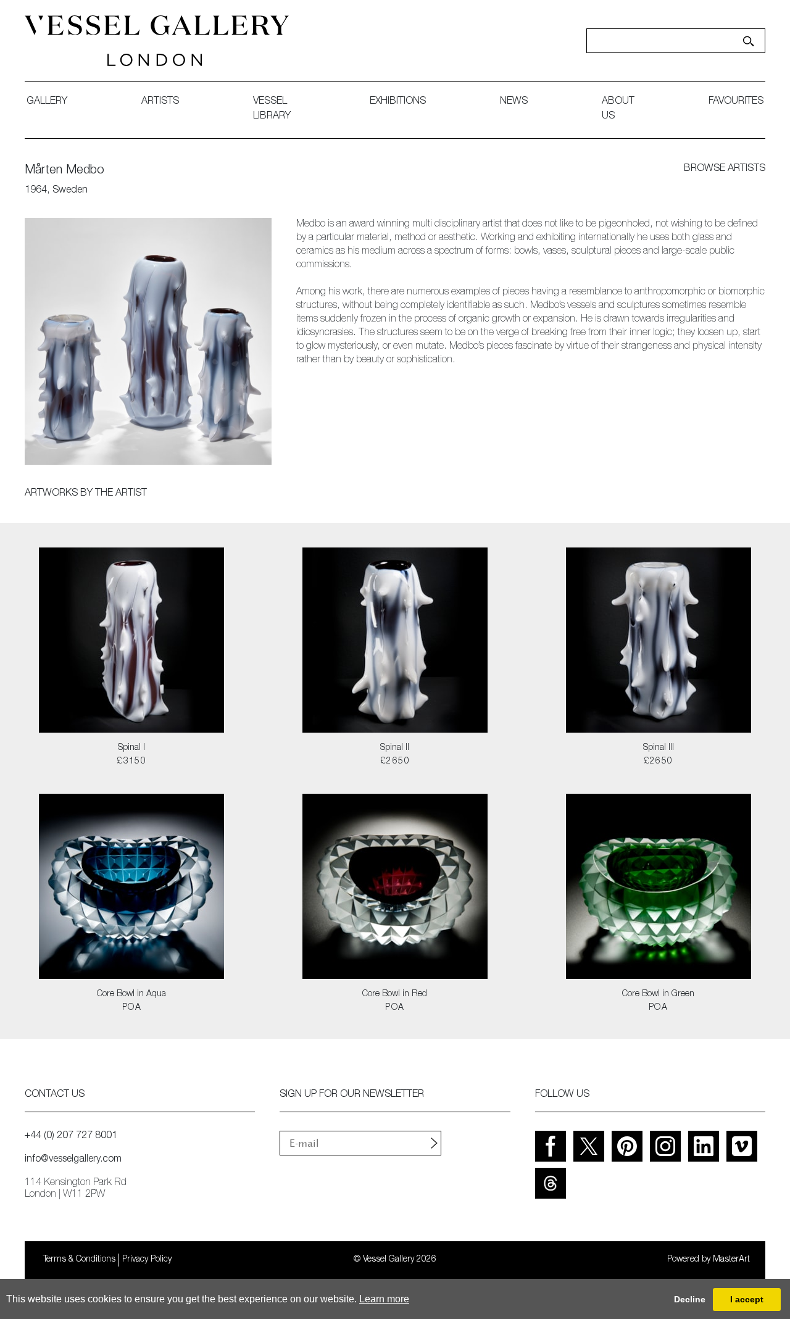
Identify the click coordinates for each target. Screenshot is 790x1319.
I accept (746, 1299)
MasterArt (731, 1259)
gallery (47, 102)
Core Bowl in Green (658, 994)
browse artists (724, 169)
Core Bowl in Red (394, 994)
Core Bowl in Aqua (131, 994)
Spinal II (394, 748)
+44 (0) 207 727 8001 (71, 1136)
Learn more (384, 1299)
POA (131, 1008)
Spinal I (131, 748)
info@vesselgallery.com (73, 1160)
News (514, 102)
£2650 (395, 761)
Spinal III (658, 748)
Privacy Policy (147, 1259)
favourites (736, 102)
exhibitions (398, 102)
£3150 (131, 761)
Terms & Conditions (79, 1259)
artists (160, 102)
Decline (689, 1299)
